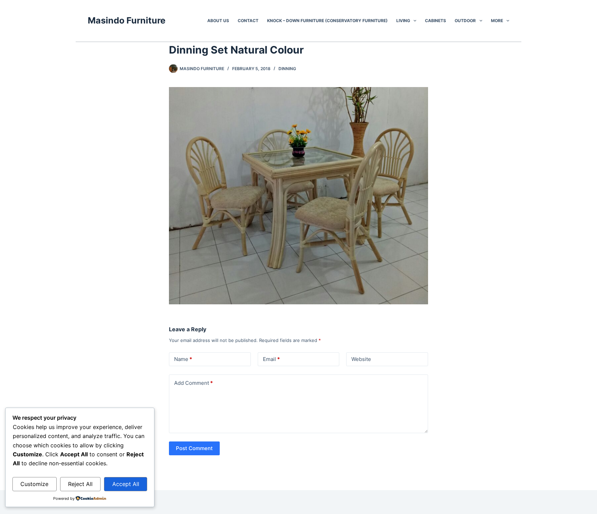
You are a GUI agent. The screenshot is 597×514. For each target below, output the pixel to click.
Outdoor (465, 20)
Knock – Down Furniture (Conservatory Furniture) (327, 20)
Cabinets (435, 20)
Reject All (80, 483)
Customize (34, 483)
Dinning (287, 68)
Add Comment (193, 383)
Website (361, 359)
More (497, 20)
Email (271, 359)
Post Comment (194, 448)
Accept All (125, 483)
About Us (218, 20)
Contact (248, 20)
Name (183, 359)
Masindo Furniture (126, 20)
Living (403, 20)
